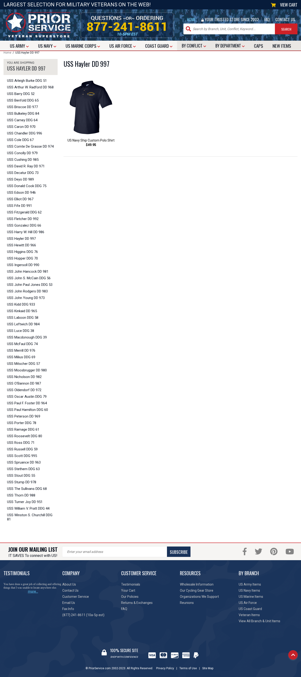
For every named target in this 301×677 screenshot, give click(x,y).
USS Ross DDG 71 (21, 443)
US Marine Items (251, 596)
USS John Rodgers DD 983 (27, 291)
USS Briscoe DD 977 (22, 107)
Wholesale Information (197, 584)
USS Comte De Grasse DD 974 (30, 146)
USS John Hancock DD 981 (27, 271)
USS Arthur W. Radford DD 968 (30, 87)
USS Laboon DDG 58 (22, 317)
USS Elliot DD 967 (20, 199)
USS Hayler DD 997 (21, 238)
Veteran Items (249, 615)
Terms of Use (188, 668)
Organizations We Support (199, 596)
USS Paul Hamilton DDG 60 (27, 410)
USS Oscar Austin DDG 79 (27, 396)
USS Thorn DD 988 (21, 495)
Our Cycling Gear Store (196, 590)
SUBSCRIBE (179, 552)
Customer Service (75, 596)
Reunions (187, 603)
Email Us (68, 603)
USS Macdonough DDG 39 (27, 337)
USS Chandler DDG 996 (24, 133)
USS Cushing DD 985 (23, 159)
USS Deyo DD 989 (20, 179)
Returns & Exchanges (137, 603)
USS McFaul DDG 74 (22, 344)
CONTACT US (285, 19)
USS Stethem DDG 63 (23, 469)
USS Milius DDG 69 (21, 357)
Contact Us (70, 590)
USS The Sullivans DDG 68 (27, 489)
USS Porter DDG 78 (21, 423)
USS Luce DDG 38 (20, 331)
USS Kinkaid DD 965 (22, 311)
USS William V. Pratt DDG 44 (28, 508)
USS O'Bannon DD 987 (24, 383)
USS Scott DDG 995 (22, 456)
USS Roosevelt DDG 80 (24, 436)
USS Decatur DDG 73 (23, 173)
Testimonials (130, 584)
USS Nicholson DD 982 (24, 377)
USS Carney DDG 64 (22, 120)
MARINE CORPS (81, 45)
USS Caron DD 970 (21, 127)
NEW (282, 45)
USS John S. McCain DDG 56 (29, 278)
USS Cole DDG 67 (20, 140)
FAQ (267, 19)
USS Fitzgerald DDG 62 (24, 212)
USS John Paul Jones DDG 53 (29, 285)
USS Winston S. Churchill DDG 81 (29, 517)
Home (7, 52)
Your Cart (128, 590)
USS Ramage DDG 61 (23, 429)
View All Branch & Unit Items (259, 621)
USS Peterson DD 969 (23, 416)
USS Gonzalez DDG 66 (24, 225)
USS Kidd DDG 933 (21, 304)
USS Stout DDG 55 (21, 475)
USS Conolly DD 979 (22, 153)
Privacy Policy (165, 668)
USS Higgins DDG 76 (22, 252)
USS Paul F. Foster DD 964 (27, 403)
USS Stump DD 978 (21, 482)
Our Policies (130, 596)
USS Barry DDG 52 (21, 94)
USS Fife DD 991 (19, 206)
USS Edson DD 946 (21, 192)
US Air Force (248, 603)
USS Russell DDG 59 (22, 449)
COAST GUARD (157, 45)
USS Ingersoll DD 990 (23, 265)
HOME (191, 19)
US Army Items (250, 584)
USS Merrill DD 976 (21, 350)
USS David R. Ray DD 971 (26, 166)
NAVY (46, 45)
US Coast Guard (250, 609)
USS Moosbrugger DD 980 (27, 370)
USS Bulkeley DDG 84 (23, 113)
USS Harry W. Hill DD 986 (25, 232)
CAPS (258, 45)
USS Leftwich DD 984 (23, 324)
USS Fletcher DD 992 (23, 219)
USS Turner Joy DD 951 (25, 502)
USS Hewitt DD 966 (21, 245)
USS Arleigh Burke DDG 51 (27, 81)
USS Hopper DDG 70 (22, 258)
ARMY (18, 45)
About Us (69, 584)
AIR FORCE (121, 45)
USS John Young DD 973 (26, 298)
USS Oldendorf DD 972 (24, 390)
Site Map (207, 668)
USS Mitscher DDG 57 (23, 364)
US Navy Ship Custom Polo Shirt (91, 140)
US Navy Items (249, 590)
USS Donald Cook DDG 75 (26, 186)
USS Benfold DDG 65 (23, 100)
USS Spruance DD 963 (24, 462)
